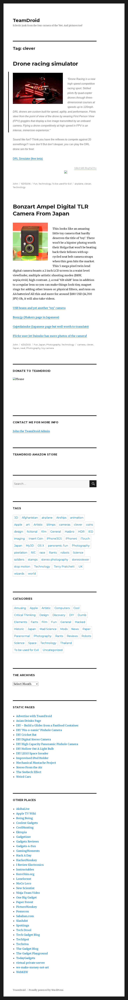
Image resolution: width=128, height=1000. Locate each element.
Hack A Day (23, 855)
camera (81, 344)
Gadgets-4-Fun (26, 846)
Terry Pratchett (64, 566)
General (55, 531)
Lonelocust (23, 878)
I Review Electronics (30, 864)
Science (78, 552)
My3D (30, 545)
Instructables (25, 869)
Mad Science (48, 629)
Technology (44, 183)
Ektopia (21, 832)
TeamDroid (26, 20)
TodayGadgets (25, 958)
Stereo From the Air (29, 767)
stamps (33, 559)
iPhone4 (71, 538)
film (43, 531)
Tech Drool (23, 930)
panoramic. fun (58, 545)
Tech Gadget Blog (28, 934)
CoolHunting (25, 827)
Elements (20, 622)
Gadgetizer (23, 836)
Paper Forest (24, 902)
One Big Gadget (26, 897)
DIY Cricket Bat (26, 734)
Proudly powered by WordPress (46, 990)
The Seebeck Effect (28, 772)
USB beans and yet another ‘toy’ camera (39, 308)
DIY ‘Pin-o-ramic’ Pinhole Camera (39, 730)
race (42, 552)
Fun (36, 183)
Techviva (22, 944)
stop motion (22, 566)
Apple (18, 524)
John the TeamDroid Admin (31, 431)
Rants (53, 552)
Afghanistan (30, 517)
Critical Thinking (25, 615)
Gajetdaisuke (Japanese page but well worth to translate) (51, 326)
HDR (81, 531)
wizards (19, 573)
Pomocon (22, 911)
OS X (41, 545)
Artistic (38, 524)
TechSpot (22, 939)
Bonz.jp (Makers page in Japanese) (36, 317)
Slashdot (22, 920)
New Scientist (25, 888)
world (32, 573)
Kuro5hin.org (25, 874)
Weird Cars (23, 776)
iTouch (85, 538)
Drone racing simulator (45, 63)
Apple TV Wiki (26, 813)
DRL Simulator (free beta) (28, 158)
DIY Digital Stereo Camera (33, 739)
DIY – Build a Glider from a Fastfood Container (47, 725)
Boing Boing (24, 818)
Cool (77, 608)
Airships (61, 517)
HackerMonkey (26, 860)
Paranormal (22, 636)
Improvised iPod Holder (32, 758)
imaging (19, 538)
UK (80, 566)
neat (22, 348)
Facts (34, 622)
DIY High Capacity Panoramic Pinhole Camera (47, 744)
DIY (71, 615)
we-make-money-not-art (32, 967)
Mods (64, 629)
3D (16, 517)
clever (87, 183)
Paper (86, 629)
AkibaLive (23, 808)
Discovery (58, 615)
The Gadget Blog (27, 948)
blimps (50, 524)
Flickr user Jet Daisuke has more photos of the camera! (50, 336)
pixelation (20, 552)
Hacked (80, 622)
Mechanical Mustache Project (36, 762)
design (18, 531)
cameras (64, 524)
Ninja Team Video (28, 892)
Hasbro (69, 531)
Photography (53, 344)
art (28, 524)
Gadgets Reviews (27, 841)
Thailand (66, 643)
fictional (32, 531)
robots (64, 552)
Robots (86, 636)
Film (44, 622)
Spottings (22, 925)
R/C (33, 552)
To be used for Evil (62, 183)
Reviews (72, 636)
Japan (42, 344)
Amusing (20, 608)
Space (32, 643)
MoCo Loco (23, 883)
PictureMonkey (26, 906)
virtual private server (30, 962)
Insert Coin (36, 538)
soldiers (19, 559)
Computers (62, 608)
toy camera (48, 348)
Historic (19, 629)
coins (89, 524)
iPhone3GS (54, 538)
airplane (78, 183)
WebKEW (22, 972)
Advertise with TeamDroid (34, 716)
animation (76, 517)
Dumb (82, 615)
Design (44, 615)
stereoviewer (80, 559)
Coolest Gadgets (27, 822)
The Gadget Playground (32, 953)
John (15, 183)
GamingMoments (28, 850)
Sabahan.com (25, 916)
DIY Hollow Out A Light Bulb (35, 748)
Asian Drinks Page (28, 720)
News (75, 629)
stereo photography (54, 559)
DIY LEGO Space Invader (32, 753)
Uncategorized (53, 650)
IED (90, 531)
